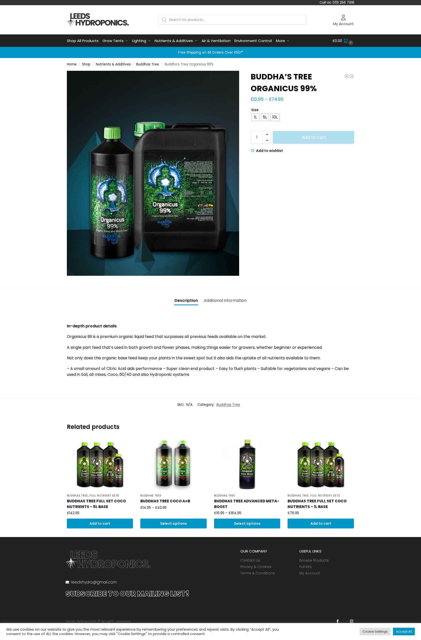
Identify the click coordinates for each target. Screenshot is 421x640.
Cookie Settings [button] (375, 631)
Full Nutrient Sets (104, 495)
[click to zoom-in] (153, 173)
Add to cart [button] (99, 523)
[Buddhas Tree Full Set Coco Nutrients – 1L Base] (321, 464)
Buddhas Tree (147, 64)
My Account (343, 23)
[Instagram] (352, 621)
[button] (343, 41)
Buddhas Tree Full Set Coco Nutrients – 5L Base (96, 503)
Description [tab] (186, 300)
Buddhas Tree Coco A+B (165, 501)
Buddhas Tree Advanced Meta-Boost (246, 503)
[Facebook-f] (338, 621)
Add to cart (314, 137)
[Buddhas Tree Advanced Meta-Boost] (247, 464)
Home (72, 64)
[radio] (255, 117)
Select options (173, 523)
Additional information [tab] (225, 300)
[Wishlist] (125, 445)
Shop (86, 64)
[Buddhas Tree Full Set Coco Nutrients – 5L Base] (100, 464)
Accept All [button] (404, 631)
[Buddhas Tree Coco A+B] (173, 464)
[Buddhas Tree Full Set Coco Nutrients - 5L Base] (346, 76)
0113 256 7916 (343, 2)
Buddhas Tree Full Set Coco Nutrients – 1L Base (317, 503)
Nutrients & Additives (113, 64)
